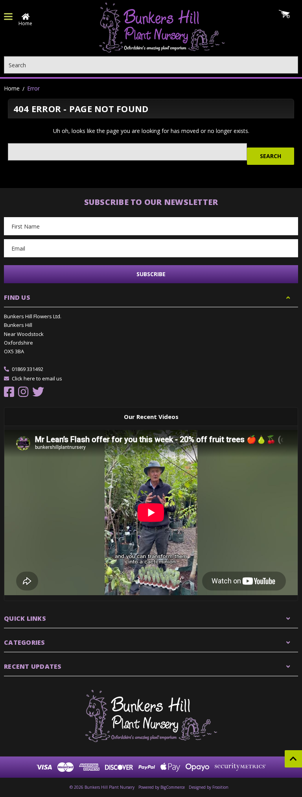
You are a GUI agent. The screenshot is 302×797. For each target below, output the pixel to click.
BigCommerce (172, 787)
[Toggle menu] (8, 16)
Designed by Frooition (208, 787)
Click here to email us (37, 378)
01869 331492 (27, 369)
